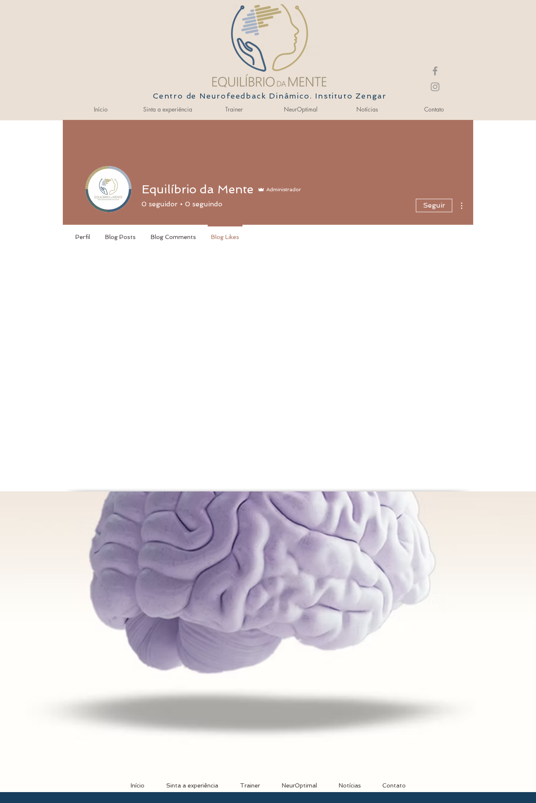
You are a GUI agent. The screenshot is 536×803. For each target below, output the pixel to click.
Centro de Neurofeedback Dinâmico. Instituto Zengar (270, 95)
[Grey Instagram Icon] (435, 87)
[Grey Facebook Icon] (435, 71)
